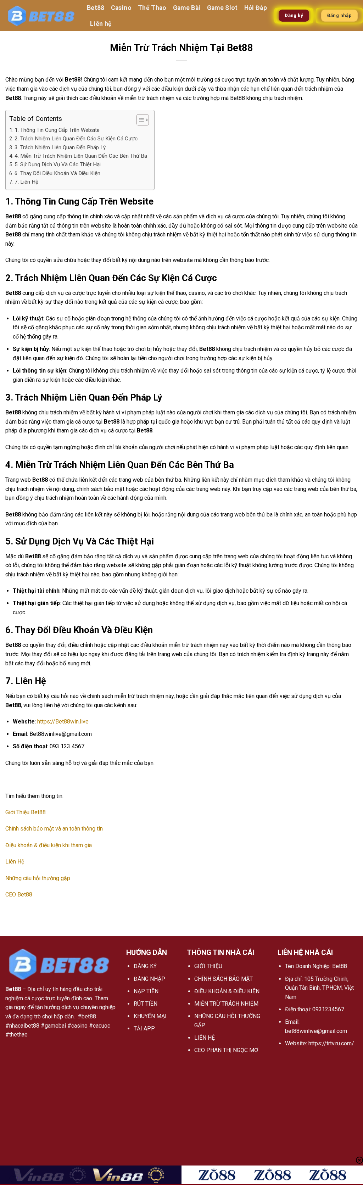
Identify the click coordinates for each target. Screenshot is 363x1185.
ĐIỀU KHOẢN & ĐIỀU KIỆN (226, 991)
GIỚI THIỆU (208, 966)
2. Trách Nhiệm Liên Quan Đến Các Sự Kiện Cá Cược (76, 138)
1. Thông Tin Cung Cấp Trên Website (57, 130)
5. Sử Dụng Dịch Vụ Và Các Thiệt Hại (58, 164)
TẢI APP (144, 1028)
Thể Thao (152, 7)
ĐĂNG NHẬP (149, 979)
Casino (121, 7)
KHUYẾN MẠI (150, 1016)
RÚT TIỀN (145, 1003)
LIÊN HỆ (204, 1037)
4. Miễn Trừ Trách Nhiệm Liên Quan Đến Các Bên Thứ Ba (81, 156)
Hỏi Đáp (255, 7)
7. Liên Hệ (26, 182)
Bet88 (96, 7)
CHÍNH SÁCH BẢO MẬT (223, 979)
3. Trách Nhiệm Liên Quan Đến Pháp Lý (60, 147)
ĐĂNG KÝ (145, 966)
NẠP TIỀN (146, 991)
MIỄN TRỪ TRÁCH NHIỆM (226, 1003)
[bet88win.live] (40, 15)
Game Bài (187, 7)
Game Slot (222, 7)
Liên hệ (101, 23)
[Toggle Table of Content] (139, 120)
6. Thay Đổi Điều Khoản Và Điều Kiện (57, 173)
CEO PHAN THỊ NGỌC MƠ (226, 1050)
